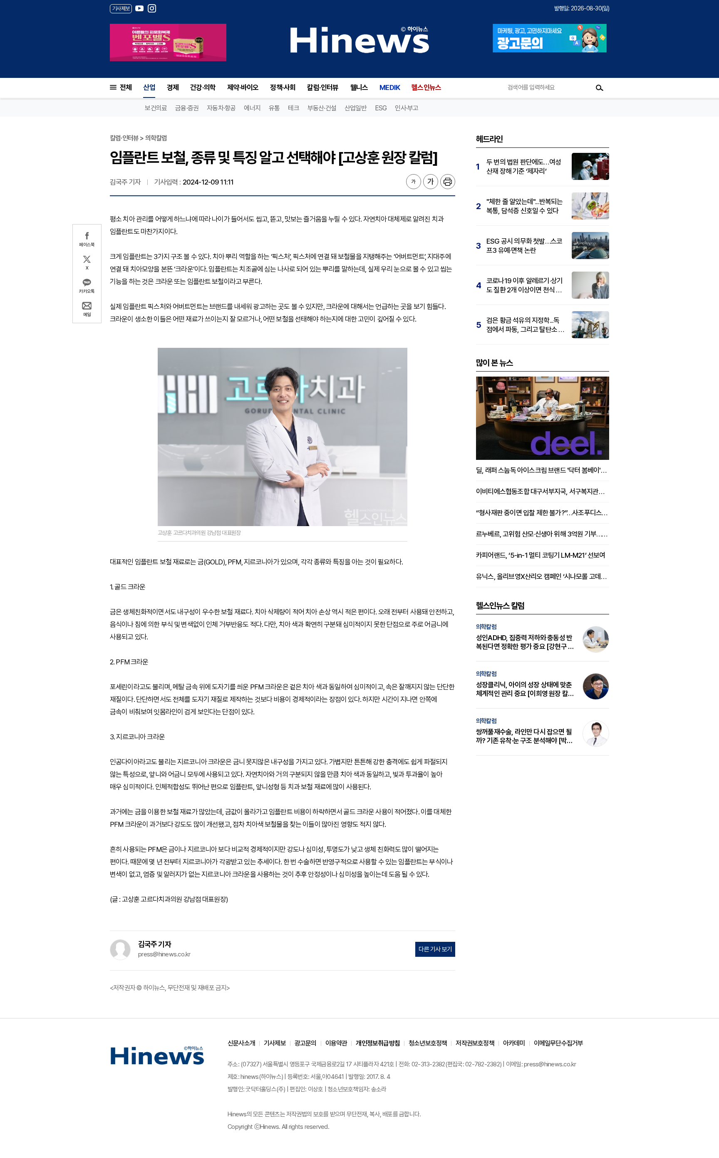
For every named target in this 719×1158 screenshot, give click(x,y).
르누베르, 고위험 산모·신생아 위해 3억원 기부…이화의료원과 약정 (542, 534)
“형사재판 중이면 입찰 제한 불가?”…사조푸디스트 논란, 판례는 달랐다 (542, 513)
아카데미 (514, 1043)
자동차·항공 (221, 108)
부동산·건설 (321, 108)
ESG (381, 108)
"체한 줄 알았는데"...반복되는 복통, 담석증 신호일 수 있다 (524, 206)
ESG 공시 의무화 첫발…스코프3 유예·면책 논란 (524, 246)
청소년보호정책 (428, 1043)
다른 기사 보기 (435, 949)
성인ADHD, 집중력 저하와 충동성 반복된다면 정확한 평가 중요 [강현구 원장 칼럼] (525, 642)
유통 (274, 108)
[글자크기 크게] (430, 181)
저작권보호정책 (475, 1043)
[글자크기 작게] (413, 181)
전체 (125, 87)
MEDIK (389, 87)
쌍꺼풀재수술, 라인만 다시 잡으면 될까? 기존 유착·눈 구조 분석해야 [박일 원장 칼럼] (524, 736)
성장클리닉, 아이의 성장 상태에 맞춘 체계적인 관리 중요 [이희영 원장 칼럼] (524, 689)
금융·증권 (186, 108)
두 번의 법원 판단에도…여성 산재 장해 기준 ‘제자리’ (523, 166)
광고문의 (306, 1043)
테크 (293, 108)
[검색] (599, 87)
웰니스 (359, 87)
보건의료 (156, 108)
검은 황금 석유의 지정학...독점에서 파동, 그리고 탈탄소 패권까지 (525, 325)
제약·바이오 (242, 87)
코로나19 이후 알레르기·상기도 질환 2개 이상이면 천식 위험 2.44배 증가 (524, 285)
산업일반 (356, 108)
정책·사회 (282, 87)
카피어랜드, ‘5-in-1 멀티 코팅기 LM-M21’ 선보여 (540, 555)
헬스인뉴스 (426, 87)
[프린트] (447, 181)
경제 (173, 87)
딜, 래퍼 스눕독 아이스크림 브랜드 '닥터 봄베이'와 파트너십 (542, 470)
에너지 (252, 108)
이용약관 (336, 1043)
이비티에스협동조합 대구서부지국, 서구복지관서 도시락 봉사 (542, 491)
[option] (168, 42)
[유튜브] (139, 8)
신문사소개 (241, 1043)
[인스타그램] (152, 8)
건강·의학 (203, 87)
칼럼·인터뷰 (322, 87)
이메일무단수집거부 (558, 1043)
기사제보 (275, 1043)
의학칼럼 (486, 627)
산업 (149, 87)
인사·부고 (406, 108)
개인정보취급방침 (378, 1043)
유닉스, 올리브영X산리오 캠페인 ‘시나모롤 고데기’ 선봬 (542, 576)
